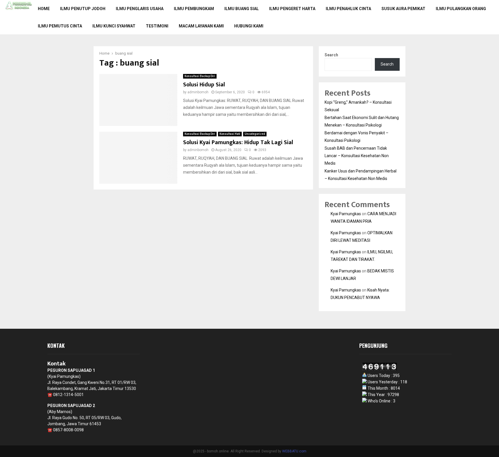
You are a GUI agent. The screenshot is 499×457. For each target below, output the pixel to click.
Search (331, 55)
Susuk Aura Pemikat (403, 8)
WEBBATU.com (294, 451)
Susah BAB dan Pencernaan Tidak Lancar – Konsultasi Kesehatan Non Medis (357, 156)
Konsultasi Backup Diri (200, 76)
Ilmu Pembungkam (194, 8)
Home (44, 8)
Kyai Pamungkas (346, 213)
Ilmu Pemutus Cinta (60, 26)
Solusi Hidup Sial (204, 85)
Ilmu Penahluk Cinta (348, 8)
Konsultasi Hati (229, 133)
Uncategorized (255, 133)
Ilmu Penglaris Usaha (139, 8)
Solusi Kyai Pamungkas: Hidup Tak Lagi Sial (238, 142)
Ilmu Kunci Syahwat (113, 26)
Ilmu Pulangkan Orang (461, 8)
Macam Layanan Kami (201, 26)
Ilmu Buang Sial (241, 8)
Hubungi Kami (248, 26)
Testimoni (157, 26)
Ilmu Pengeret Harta (292, 8)
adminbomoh (197, 92)
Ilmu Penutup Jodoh (82, 8)
